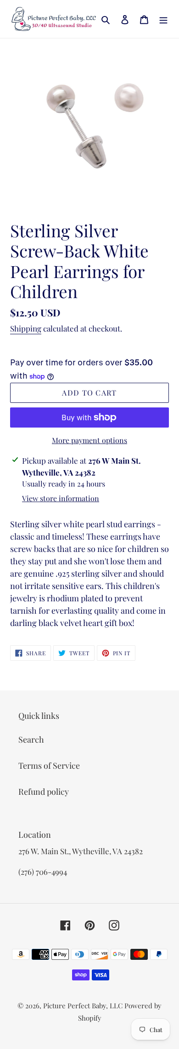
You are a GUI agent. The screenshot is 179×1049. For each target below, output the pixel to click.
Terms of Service (49, 765)
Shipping (25, 328)
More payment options (89, 440)
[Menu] (163, 19)
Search (31, 739)
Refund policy (43, 791)
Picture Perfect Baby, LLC (83, 1005)
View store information (60, 498)
